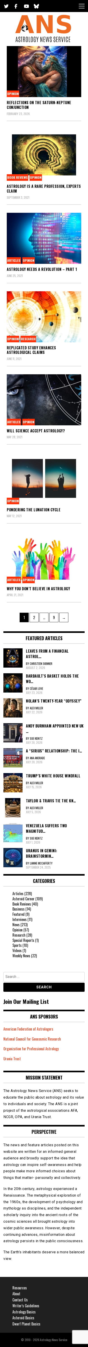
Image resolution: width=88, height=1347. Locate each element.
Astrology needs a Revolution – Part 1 (42, 269)
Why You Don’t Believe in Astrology (38, 588)
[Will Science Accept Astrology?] (44, 399)
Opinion (13, 93)
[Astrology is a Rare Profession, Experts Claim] (44, 155)
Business (18, 909)
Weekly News (21, 955)
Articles (14, 260)
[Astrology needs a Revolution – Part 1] (44, 238)
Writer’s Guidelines (25, 1305)
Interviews (19, 919)
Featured (18, 914)
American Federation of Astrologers (28, 1029)
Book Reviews (17, 177)
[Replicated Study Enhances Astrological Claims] (44, 316)
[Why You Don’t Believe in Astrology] (44, 557)
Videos (17, 950)
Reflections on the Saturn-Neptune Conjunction (39, 105)
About (16, 1293)
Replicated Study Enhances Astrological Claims (31, 350)
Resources (19, 1288)
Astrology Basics (24, 1312)
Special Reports (23, 940)
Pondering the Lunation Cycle (33, 509)
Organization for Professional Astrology (31, 1048)
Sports (17, 945)
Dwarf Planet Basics (26, 1324)
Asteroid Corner (23, 898)
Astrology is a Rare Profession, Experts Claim (44, 189)
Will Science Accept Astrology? (36, 430)
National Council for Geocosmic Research (32, 1039)
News (16, 924)
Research (28, 338)
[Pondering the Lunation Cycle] (44, 478)
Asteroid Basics (23, 1317)
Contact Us (20, 1300)
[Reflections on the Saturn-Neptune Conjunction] (44, 71)
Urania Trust (12, 1058)
